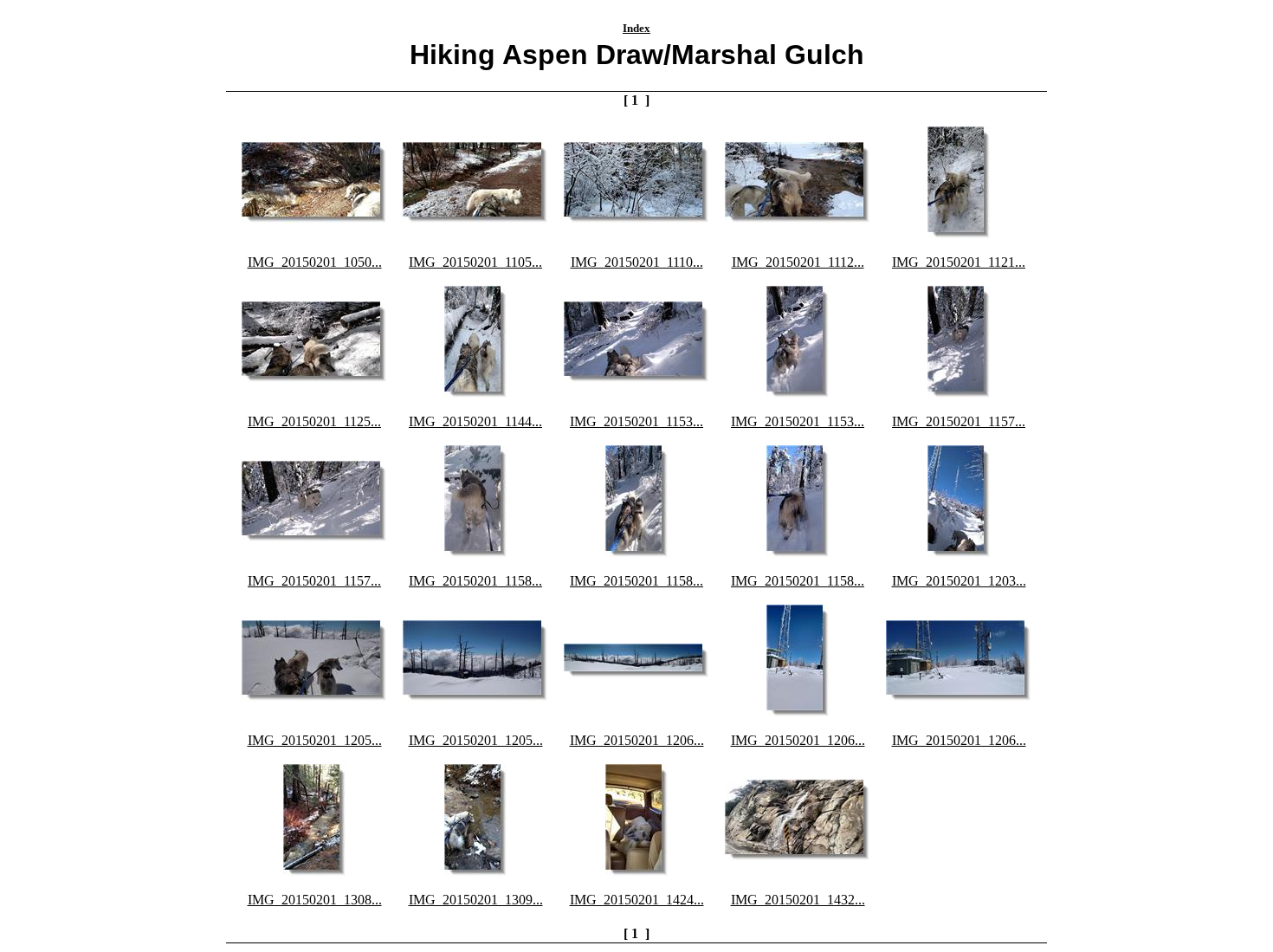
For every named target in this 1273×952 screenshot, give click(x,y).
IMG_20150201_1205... (315, 740)
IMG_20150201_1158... (475, 580)
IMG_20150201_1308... (315, 899)
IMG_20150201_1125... (314, 421)
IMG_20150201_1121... (958, 262)
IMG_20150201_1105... (475, 262)
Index (636, 28)
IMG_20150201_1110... (637, 262)
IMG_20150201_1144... (475, 421)
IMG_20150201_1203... (959, 580)
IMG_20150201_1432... (798, 899)
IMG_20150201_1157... (958, 421)
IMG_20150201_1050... (315, 262)
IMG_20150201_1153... (636, 421)
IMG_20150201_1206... (637, 740)
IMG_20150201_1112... (798, 262)
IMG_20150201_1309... (476, 899)
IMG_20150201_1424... (637, 899)
